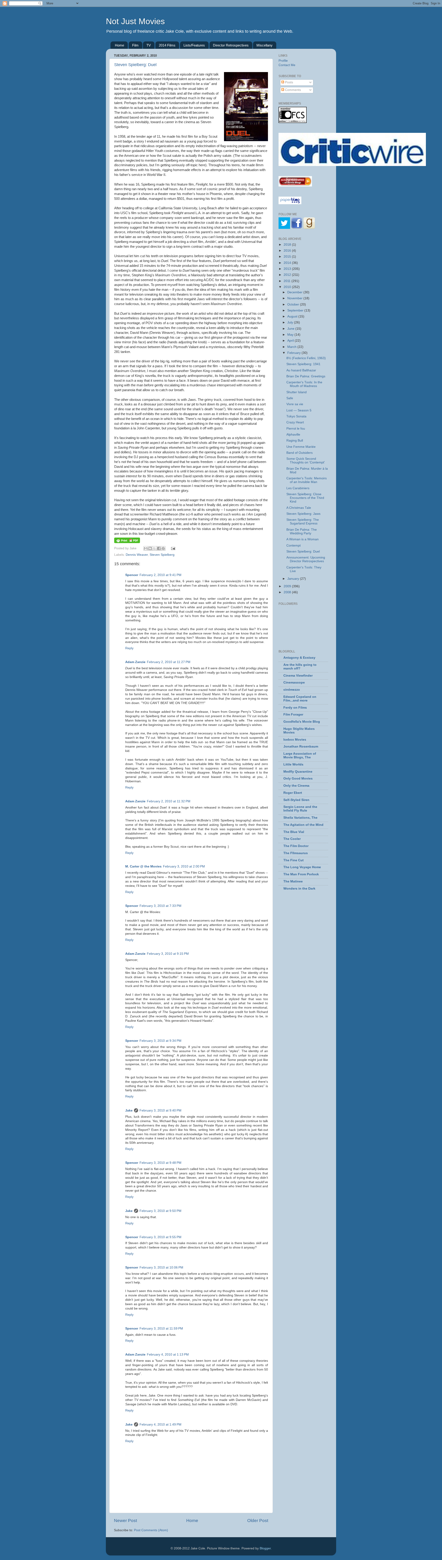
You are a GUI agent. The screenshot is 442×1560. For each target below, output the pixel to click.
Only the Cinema (296, 785)
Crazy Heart (295, 422)
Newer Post (125, 1520)
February (294, 353)
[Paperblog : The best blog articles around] (290, 203)
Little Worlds (293, 764)
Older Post (257, 1520)
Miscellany (264, 45)
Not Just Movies (135, 21)
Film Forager (293, 714)
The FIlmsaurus (295, 853)
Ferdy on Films (295, 707)
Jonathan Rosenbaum (300, 746)
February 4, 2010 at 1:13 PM (168, 1354)
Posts (288, 82)
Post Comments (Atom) (151, 1530)
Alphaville (293, 434)
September (295, 310)
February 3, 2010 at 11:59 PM (161, 1328)
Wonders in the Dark (299, 888)
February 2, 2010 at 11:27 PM (168, 662)
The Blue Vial (293, 832)
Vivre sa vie (294, 404)
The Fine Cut (293, 860)
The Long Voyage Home (302, 867)
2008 (288, 592)
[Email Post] (172, 548)
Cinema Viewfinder (298, 675)
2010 (288, 287)
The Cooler (292, 839)
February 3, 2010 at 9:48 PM (160, 1162)
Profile (283, 60)
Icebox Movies (294, 739)
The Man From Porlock (301, 874)
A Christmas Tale (298, 507)
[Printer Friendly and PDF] (127, 542)
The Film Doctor (295, 846)
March (292, 347)
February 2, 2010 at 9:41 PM (160, 575)
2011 (287, 281)
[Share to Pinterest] (163, 548)
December (295, 292)
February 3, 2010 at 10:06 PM (161, 1267)
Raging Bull (294, 440)
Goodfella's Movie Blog (301, 721)
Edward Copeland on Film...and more (299, 698)
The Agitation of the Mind (303, 825)
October (293, 304)
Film (135, 45)
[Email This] (145, 548)
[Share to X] (154, 548)
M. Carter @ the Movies (143, 866)
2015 (288, 256)
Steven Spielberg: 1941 (303, 364)
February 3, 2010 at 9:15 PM (168, 953)
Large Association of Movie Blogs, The (299, 755)
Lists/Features (194, 45)
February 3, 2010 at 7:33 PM (160, 906)
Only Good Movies (298, 778)
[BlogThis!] (150, 548)
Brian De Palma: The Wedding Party (301, 531)
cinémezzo (291, 689)
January (293, 578)
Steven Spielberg (162, 554)
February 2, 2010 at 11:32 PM (168, 801)
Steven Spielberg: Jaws (303, 513)
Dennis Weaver (137, 554)
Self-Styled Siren (296, 800)
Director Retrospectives (231, 45)
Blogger (265, 1548)
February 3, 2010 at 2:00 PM (184, 866)
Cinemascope (294, 682)
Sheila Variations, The (300, 817)
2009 (288, 586)
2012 (288, 274)
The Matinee (293, 881)
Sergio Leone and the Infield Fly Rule (300, 808)
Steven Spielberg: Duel (135, 64)
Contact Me (287, 65)
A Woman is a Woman (302, 539)
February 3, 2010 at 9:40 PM (160, 1110)
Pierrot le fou (295, 428)
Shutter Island (296, 392)
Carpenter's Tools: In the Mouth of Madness (304, 384)
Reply (129, 648)
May (290, 334)
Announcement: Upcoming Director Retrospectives (305, 559)
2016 (288, 250)
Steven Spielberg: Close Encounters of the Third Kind (305, 497)
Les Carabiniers (297, 488)
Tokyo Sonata (296, 416)
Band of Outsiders (299, 452)
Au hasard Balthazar (301, 370)
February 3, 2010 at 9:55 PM (160, 1237)
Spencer (131, 575)
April (291, 340)
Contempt (293, 545)
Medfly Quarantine (297, 771)
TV (148, 45)
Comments (292, 90)
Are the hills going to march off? (300, 666)
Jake (129, 1110)
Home (119, 45)
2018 (288, 244)
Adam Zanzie (135, 662)
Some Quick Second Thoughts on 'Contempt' (305, 460)
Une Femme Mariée (301, 446)
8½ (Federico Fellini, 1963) (306, 358)
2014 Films (167, 45)
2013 (288, 269)
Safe (289, 398)
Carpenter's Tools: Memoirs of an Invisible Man (306, 480)
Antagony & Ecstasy (299, 657)
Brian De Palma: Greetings (305, 376)
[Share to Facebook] (159, 548)
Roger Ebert (292, 793)
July (290, 322)
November (295, 298)
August (292, 316)
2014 (288, 263)
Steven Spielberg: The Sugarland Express (302, 521)
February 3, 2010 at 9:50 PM (160, 1211)
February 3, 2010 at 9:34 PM (160, 1040)
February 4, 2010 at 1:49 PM (160, 1424)
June (291, 328)
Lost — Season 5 (298, 410)
